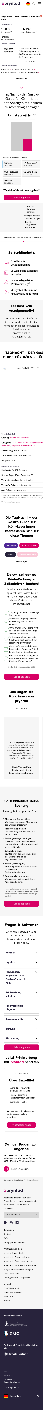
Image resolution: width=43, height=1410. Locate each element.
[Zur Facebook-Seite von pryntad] (5, 1222)
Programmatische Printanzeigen (18, 1269)
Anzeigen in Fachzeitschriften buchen (20, 1265)
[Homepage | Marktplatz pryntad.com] (11, 4)
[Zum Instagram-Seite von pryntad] (11, 1222)
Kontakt (7, 1234)
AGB (5, 1371)
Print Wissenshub (11, 1288)
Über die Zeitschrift (24, 238)
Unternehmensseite (13, 1292)
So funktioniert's (9, 238)
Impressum (8, 1379)
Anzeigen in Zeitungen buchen (17, 1257)
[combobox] (28, 4)
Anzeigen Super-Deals (14, 1253)
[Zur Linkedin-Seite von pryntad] (17, 1222)
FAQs (6, 1238)
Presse (7, 1300)
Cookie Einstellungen (12, 1382)
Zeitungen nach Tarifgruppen (17, 1277)
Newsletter (8, 1296)
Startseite (7, 1180)
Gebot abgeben (21, 244)
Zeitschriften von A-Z (13, 1273)
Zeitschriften (18, 1180)
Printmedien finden (21, 1124)
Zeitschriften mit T (33, 1180)
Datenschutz (8, 1375)
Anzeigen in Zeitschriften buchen (18, 1261)
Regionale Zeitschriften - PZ (23, 445)
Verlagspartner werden (14, 1242)
